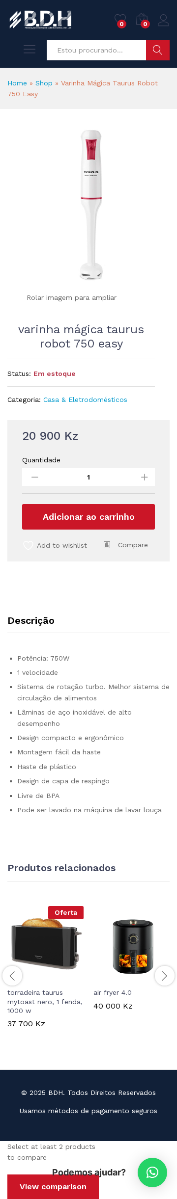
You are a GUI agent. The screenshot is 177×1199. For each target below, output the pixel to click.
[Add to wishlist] (67, 976)
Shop (44, 83)
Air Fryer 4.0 (112, 992)
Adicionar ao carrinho (89, 516)
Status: (19, 373)
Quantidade (41, 459)
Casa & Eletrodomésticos (85, 399)
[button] (107, 976)
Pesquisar (158, 50)
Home (17, 83)
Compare (133, 545)
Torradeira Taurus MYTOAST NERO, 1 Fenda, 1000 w (45, 1001)
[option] (45, 974)
